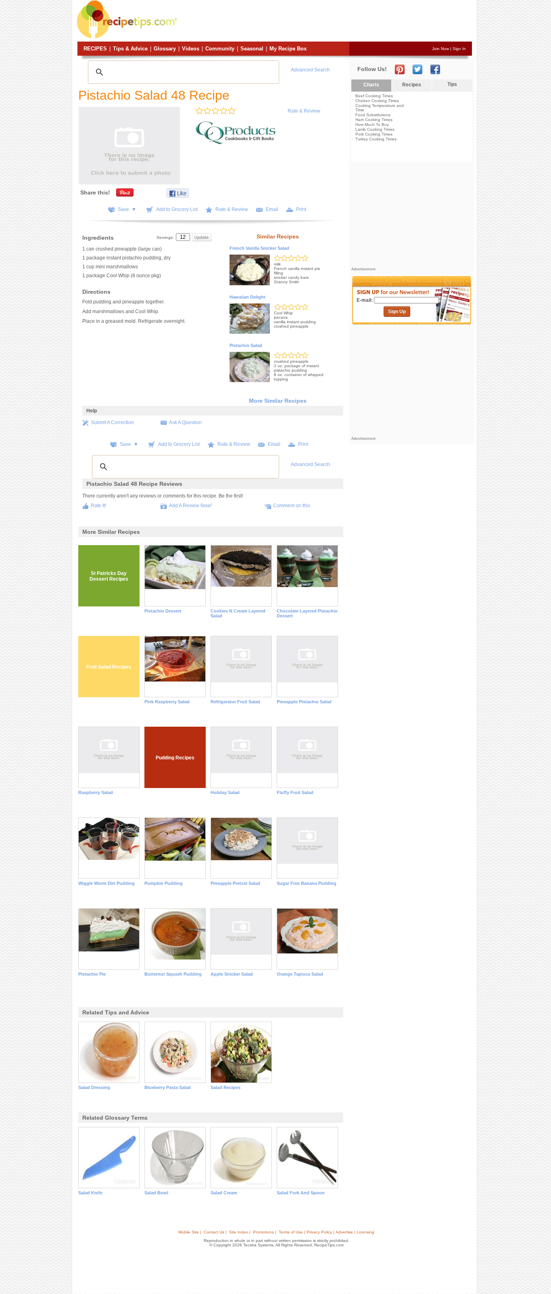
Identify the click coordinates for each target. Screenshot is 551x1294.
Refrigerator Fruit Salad (235, 701)
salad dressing (94, 1087)
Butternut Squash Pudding (173, 974)
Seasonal (251, 49)
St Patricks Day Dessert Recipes (109, 576)
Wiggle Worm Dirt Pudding (106, 883)
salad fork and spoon (301, 1192)
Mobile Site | (189, 1232)
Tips (452, 84)
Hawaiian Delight (247, 297)
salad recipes (225, 1087)
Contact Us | (215, 1232)
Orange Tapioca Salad (300, 974)
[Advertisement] (325, 21)
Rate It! (98, 505)
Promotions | (264, 1232)
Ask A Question (185, 422)
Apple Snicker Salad (232, 974)
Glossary (165, 49)
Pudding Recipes (175, 758)
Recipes (95, 49)
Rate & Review (304, 111)
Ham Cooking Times (373, 119)
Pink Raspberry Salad (167, 701)
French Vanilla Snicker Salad (259, 248)
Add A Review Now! (190, 505)
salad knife (90, 1192)
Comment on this (291, 505)
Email (272, 209)
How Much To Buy (372, 124)
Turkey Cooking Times (376, 139)
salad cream (224, 1192)
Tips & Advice (130, 49)
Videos (190, 49)
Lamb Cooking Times (374, 129)
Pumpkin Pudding (163, 883)
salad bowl (156, 1192)
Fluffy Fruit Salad (295, 792)
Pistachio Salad (246, 345)
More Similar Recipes (278, 400)
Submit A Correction (112, 422)
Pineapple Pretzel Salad (235, 883)
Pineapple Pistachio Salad (304, 701)
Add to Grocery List (177, 209)
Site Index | (239, 1232)
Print (301, 209)
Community (219, 49)
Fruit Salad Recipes (108, 667)
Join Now (440, 48)
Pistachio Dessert (163, 610)
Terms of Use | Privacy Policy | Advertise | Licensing (326, 1232)
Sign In (459, 48)
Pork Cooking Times (373, 134)
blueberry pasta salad (167, 1087)
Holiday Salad (225, 792)
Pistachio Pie (92, 974)
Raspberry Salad (95, 792)
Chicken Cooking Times (377, 100)
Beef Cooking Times (374, 96)
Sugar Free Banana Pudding (306, 883)
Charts (371, 85)
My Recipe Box (288, 49)
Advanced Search (310, 70)
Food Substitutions (372, 115)
